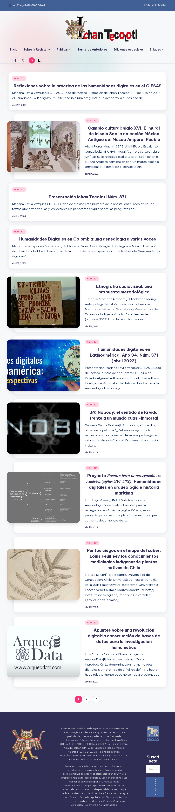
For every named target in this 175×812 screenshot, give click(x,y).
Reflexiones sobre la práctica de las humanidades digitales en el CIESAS (87, 85)
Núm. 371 (19, 78)
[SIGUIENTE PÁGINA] (96, 699)
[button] (96, 699)
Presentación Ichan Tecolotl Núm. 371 (87, 196)
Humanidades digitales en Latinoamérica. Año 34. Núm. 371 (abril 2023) (124, 355)
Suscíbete (155, 786)
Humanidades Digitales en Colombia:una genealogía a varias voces (87, 239)
